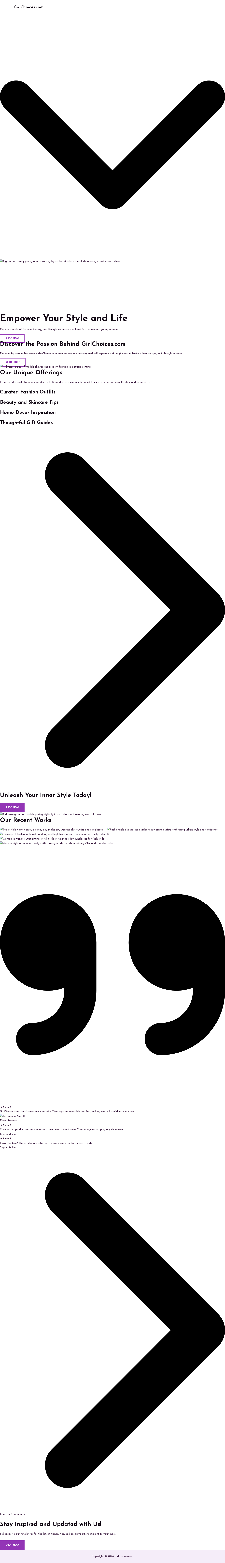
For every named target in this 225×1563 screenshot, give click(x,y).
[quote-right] (112, 1102)
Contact (203, 7)
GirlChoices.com (28, 7)
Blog (189, 7)
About (162, 7)
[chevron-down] (112, 257)
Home (149, 7)
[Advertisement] (112, 288)
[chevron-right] (112, 789)
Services (176, 7)
